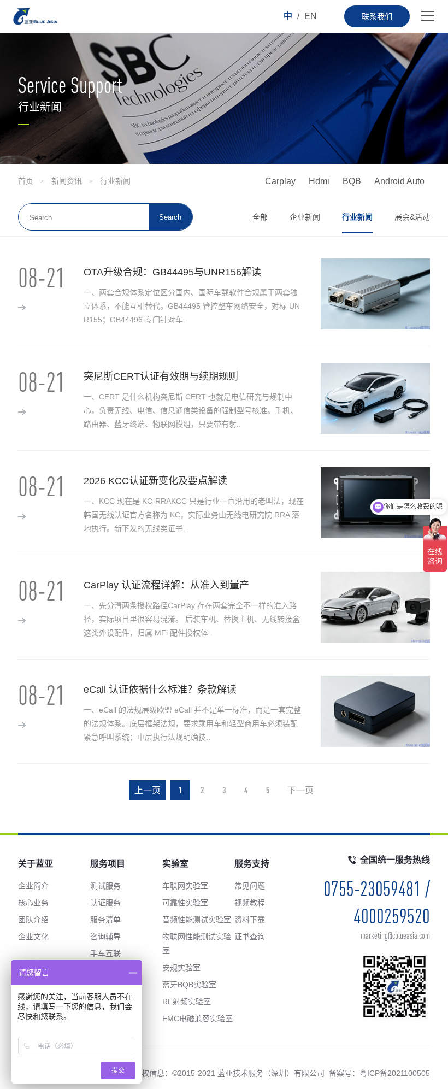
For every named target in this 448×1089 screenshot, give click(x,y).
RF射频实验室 (186, 1001)
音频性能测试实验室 (196, 919)
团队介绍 (33, 919)
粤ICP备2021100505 (394, 1073)
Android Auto (399, 181)
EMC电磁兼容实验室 (197, 1018)
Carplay (280, 181)
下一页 (300, 790)
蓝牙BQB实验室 (189, 984)
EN (310, 16)
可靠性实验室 (185, 902)
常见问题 (249, 885)
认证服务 (105, 902)
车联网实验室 (185, 885)
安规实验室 (181, 967)
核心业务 (33, 902)
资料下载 (249, 919)
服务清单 (105, 919)
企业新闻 (305, 217)
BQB (352, 181)
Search (170, 217)
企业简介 (33, 885)
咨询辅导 (105, 936)
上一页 (147, 790)
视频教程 (249, 902)
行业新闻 (115, 180)
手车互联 (105, 953)
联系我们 (377, 16)
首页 (25, 180)
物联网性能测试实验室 (196, 943)
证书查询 (249, 936)
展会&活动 (412, 217)
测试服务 (105, 885)
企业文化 (33, 936)
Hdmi (319, 181)
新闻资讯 (66, 180)
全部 (260, 217)
